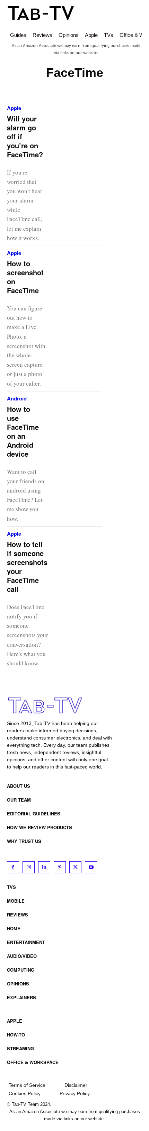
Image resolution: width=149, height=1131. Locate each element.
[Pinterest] (60, 867)
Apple (14, 108)
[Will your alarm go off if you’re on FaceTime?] (83, 122)
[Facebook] (13, 867)
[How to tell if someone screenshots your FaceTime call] (88, 548)
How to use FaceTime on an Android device (23, 431)
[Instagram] (29, 867)
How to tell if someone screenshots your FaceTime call (27, 566)
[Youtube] (91, 867)
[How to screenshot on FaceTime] (84, 267)
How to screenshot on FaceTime (25, 276)
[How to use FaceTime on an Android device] (83, 413)
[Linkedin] (44, 867)
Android (17, 398)
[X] (75, 867)
